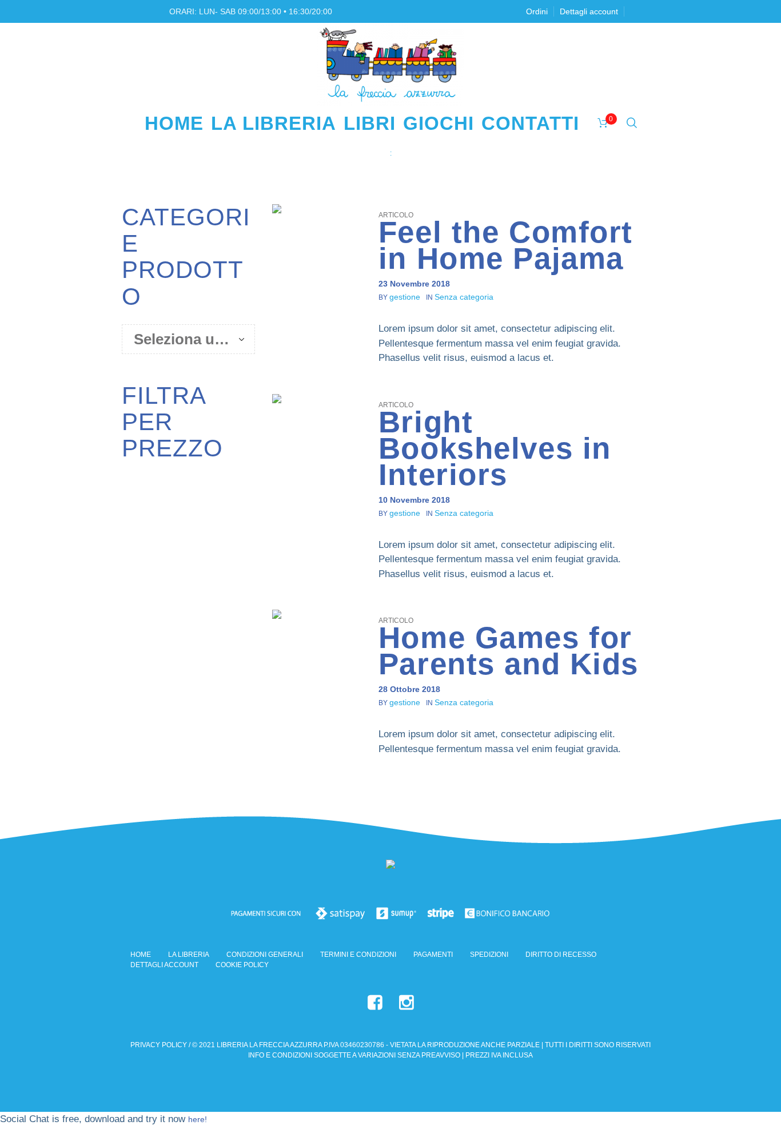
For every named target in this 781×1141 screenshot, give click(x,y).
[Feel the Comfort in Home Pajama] (316, 248)
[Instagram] (406, 1002)
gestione (404, 296)
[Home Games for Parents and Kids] (316, 654)
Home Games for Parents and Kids (508, 651)
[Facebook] (375, 1002)
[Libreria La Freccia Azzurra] (390, 866)
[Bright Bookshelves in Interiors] (316, 438)
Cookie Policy (242, 965)
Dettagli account (164, 965)
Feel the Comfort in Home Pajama (505, 245)
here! (197, 1119)
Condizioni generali (264, 955)
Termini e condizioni (358, 955)
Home (378, 153)
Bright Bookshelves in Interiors (494, 448)
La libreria (188, 955)
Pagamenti (433, 955)
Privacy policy (158, 1045)
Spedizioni (489, 955)
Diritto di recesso (560, 955)
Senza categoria (464, 296)
